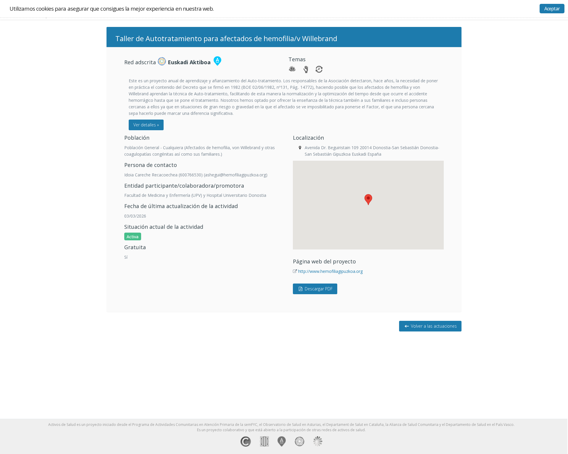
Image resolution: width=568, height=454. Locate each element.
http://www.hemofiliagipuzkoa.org (330, 271)
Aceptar (552, 8)
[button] (368, 199)
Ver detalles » (146, 125)
